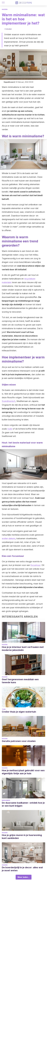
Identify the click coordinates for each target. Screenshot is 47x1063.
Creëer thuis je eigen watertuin (19, 711)
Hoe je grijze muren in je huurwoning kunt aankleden (22, 836)
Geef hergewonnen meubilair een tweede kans (20, 681)
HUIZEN (4, 9)
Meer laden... (24, 877)
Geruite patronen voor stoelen (19, 741)
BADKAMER (6, 800)
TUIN (3, 709)
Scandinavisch (8, 401)
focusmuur (35, 565)
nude (9, 429)
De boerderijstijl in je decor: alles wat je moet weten (22, 869)
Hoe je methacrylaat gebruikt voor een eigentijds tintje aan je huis (23, 772)
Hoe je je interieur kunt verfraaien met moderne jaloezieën (23, 648)
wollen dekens (8, 538)
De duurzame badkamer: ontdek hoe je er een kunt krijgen (23, 804)
